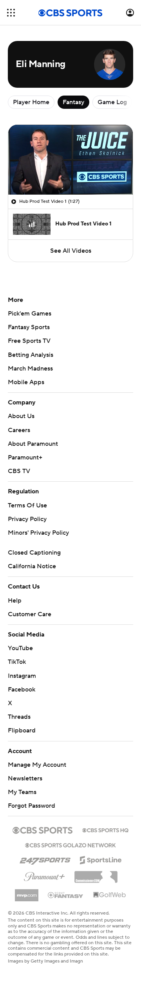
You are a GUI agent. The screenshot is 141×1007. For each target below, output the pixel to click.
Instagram (22, 676)
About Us (21, 416)
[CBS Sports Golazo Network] (70, 844)
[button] (11, 12)
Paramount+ (25, 457)
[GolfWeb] (109, 895)
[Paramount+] (44, 875)
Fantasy (73, 102)
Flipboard (22, 730)
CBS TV (19, 471)
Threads (19, 717)
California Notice (32, 566)
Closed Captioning (34, 553)
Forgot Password (31, 806)
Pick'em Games (29, 313)
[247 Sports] (45, 859)
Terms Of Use (27, 505)
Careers (19, 430)
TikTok (17, 662)
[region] (70, 160)
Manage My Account (37, 765)
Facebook (21, 689)
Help (15, 601)
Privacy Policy (27, 519)
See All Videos (70, 251)
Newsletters (25, 778)
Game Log (112, 102)
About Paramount (33, 444)
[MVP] (26, 892)
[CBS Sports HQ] (105, 829)
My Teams (22, 792)
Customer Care (29, 614)
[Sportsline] (101, 859)
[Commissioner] (96, 874)
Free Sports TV (29, 341)
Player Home (31, 102)
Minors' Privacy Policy (38, 533)
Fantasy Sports (29, 327)
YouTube (20, 648)
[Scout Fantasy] (66, 895)
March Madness (30, 368)
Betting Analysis (30, 355)
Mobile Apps (26, 382)
